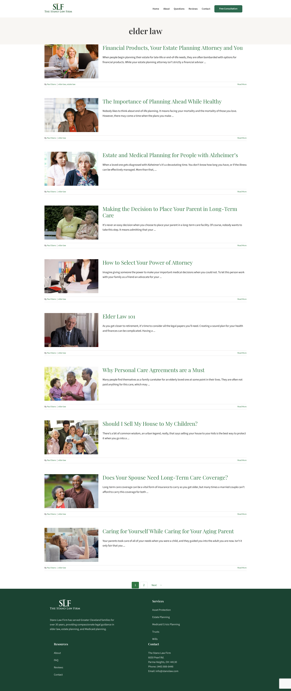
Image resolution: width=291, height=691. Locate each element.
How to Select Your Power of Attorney (148, 262)
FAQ (56, 660)
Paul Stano (51, 84)
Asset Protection (161, 610)
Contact (58, 675)
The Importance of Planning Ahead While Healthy (162, 101)
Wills (155, 639)
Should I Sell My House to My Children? (150, 423)
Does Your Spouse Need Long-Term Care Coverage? (165, 477)
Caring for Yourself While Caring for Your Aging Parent (168, 531)
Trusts (155, 632)
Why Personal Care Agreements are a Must (153, 369)
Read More (242, 84)
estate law (71, 84)
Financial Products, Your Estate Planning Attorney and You (173, 47)
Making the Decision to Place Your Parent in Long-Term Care (170, 212)
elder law (62, 84)
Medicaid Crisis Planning (166, 624)
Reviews (58, 667)
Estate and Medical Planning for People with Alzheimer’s (170, 154)
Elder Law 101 (119, 316)
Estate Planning (161, 617)
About (57, 653)
